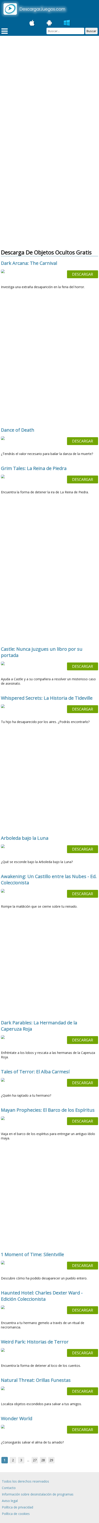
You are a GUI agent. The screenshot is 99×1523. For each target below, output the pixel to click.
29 (51, 1460)
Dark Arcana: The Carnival (29, 263)
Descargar (82, 274)
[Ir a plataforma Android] (49, 23)
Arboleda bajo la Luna (24, 838)
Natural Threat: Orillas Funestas (36, 1380)
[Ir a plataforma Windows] (67, 23)
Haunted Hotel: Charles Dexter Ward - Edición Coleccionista (42, 1296)
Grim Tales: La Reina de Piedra (34, 468)
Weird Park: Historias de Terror (35, 1342)
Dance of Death (17, 430)
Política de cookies (16, 1513)
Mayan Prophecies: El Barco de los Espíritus (48, 1110)
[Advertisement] (49, 90)
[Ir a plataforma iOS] (32, 23)
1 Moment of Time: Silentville (32, 1254)
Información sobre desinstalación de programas (37, 1494)
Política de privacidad (17, 1507)
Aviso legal (10, 1501)
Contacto (9, 1488)
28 (43, 1460)
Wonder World (16, 1418)
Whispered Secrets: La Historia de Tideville (47, 698)
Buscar (91, 31)
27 (35, 1460)
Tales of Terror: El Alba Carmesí (35, 1071)
